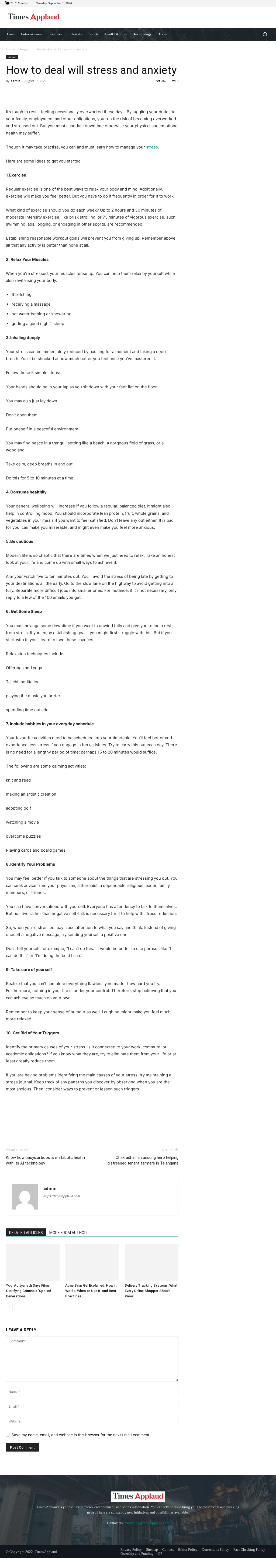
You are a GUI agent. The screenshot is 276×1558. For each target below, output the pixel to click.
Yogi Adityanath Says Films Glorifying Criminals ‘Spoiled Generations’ (28, 1290)
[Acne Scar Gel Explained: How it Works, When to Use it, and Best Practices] (92, 1262)
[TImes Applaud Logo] (33, 17)
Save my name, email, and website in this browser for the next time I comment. (81, 1434)
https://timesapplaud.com (61, 1196)
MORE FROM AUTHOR (68, 1233)
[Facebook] (11, 93)
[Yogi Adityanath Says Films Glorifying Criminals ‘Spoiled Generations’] (33, 1262)
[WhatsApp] (48, 93)
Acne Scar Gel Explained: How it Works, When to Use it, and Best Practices (91, 1290)
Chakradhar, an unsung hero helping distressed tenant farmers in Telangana (143, 1160)
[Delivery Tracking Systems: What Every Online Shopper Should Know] (151, 1262)
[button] (264, 34)
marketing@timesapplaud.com (147, 1523)
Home (10, 49)
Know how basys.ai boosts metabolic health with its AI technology (45, 1160)
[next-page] (18, 1307)
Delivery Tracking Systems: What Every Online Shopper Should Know (151, 1290)
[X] (23, 93)
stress (152, 147)
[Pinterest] (36, 93)
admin (15, 81)
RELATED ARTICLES (26, 1233)
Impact (25, 49)
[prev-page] (9, 1307)
